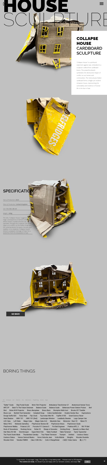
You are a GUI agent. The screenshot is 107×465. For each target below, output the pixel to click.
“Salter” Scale (8, 405)
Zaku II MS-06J (36, 440)
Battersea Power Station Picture (74, 408)
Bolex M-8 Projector (16, 410)
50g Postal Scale (22, 405)
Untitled (71, 435)
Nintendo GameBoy (22, 424)
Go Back (15, 314)
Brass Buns (46, 410)
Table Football (51, 432)
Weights (70, 437)
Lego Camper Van (80, 418)
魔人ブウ (83, 440)
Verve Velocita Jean (44, 437)
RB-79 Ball (85, 427)
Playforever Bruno (57, 424)
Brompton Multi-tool (60, 410)
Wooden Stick (9, 440)
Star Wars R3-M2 (10, 432)
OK (88, 462)
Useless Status (82, 435)
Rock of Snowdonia (11, 429)
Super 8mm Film (38, 432)
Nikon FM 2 (8, 424)
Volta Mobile (59, 437)
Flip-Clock (33, 416)
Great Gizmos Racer (76, 416)
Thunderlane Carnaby (30, 435)
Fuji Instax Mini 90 (47, 416)
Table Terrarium (65, 432)
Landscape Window (47, 418)
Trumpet (63, 435)
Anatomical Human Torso (81, 405)
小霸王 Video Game (69, 440)
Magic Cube (28, 421)
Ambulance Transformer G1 (59, 405)
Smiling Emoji (65, 429)
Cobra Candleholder (54, 413)
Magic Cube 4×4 (41, 421)
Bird (5, 410)
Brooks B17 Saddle (78, 410)
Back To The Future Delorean (22, 408)
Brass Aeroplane (33, 410)
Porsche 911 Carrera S (41, 427)
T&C (79, 462)
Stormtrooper (24, 432)
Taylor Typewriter (80, 432)
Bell (90, 408)
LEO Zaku (7, 421)
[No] (104, 461)
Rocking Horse (26, 429)
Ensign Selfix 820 (10, 416)
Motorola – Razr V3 (70, 421)
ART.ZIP (6, 408)
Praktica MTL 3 (73, 427)
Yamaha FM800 (22, 440)
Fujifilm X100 (61, 416)
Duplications (86, 413)
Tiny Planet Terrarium (49, 435)
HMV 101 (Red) (31, 418)
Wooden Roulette (82, 437)
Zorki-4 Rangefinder (52, 440)
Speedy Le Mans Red (81, 429)
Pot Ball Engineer (58, 427)
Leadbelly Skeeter (64, 418)
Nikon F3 (83, 421)
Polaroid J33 (25, 427)
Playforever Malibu (10, 427)
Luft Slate (17, 421)
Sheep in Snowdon (50, 429)
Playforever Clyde (73, 424)
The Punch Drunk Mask (12, 435)
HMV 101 (19, 418)
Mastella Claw (55, 421)
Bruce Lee (7, 413)
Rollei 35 (37, 429)
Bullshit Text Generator (22, 413)
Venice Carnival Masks (26, 437)
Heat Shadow (8, 418)
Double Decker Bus (72, 413)
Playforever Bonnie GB (40, 424)
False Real (23, 416)
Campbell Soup (38, 413)
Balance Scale (41, 408)
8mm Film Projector (39, 405)
